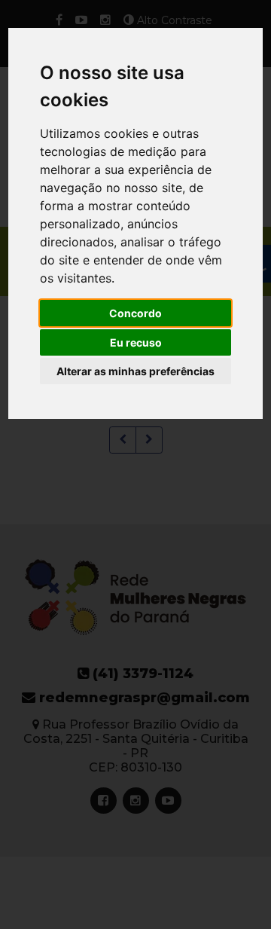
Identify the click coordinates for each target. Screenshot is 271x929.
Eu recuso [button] (136, 342)
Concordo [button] (135, 313)
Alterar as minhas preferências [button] (135, 371)
